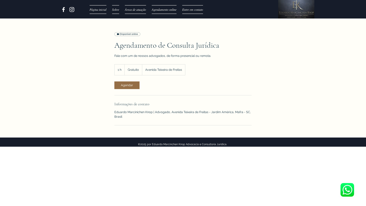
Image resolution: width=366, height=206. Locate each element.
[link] (127, 85)
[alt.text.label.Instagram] (72, 9)
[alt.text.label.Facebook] (63, 9)
